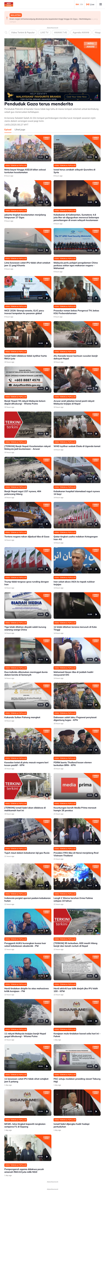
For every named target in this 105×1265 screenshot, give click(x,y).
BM (77, 4)
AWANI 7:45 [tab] (60, 32)
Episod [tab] (7, 129)
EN (81, 4)
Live (92, 4)
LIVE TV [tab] (44, 32)
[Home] (8, 4)
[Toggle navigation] (100, 4)
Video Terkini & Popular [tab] (23, 32)
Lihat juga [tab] (20, 129)
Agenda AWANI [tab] (81, 32)
